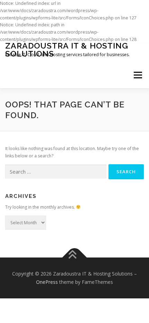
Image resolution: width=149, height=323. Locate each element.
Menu (137, 75)
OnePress (47, 282)
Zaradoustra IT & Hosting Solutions (66, 49)
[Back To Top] (74, 257)
